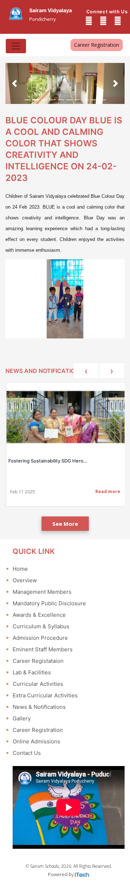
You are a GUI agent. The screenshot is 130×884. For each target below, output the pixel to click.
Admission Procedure (40, 637)
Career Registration (96, 44)
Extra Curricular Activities (45, 695)
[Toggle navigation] (16, 46)
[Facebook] (88, 21)
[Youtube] (117, 21)
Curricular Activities (38, 683)
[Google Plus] (103, 21)
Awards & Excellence (39, 614)
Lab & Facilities (32, 672)
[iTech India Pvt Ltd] (82, 874)
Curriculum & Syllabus (41, 626)
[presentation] (86, 371)
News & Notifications (39, 706)
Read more (107, 491)
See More (65, 523)
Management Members (42, 591)
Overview (25, 580)
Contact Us (27, 752)
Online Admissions (36, 741)
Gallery (22, 718)
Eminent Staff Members (43, 649)
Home (20, 568)
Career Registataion (38, 660)
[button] (14, 83)
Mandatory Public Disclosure (49, 603)
